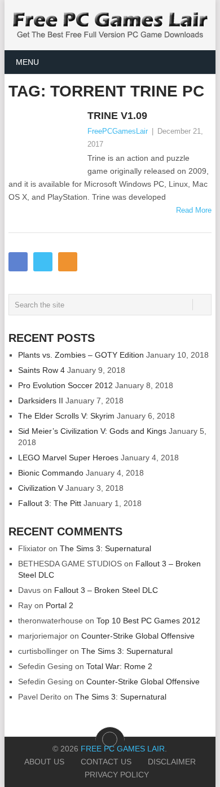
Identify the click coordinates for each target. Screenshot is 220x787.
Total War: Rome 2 (119, 666)
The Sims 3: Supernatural (105, 548)
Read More (194, 210)
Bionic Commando (50, 472)
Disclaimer (172, 761)
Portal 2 (59, 605)
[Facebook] (18, 261)
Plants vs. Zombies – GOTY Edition (81, 354)
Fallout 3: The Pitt (49, 503)
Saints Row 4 (41, 370)
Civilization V (40, 488)
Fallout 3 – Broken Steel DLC (106, 590)
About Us (44, 761)
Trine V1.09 (117, 115)
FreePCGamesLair (117, 131)
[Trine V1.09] (44, 138)
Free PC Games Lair (123, 748)
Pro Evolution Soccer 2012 (65, 385)
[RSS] (67, 261)
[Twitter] (42, 261)
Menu (27, 62)
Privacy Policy (117, 774)
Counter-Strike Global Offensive (138, 635)
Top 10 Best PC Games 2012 (148, 620)
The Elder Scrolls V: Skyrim (66, 415)
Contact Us (106, 761)
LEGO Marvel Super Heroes (68, 457)
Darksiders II (40, 400)
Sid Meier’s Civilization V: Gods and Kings (92, 431)
